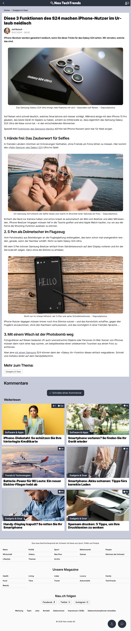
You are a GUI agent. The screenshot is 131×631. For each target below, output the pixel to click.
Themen (32, 559)
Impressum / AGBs (76, 611)
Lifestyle (6, 559)
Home (7, 10)
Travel (57, 581)
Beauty (6, 585)
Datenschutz (58, 611)
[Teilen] (112, 624)
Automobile (85, 581)
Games (83, 554)
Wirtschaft (7, 554)
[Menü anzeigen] (127, 3)
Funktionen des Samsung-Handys (36, 128)
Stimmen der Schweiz (115, 554)
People (109, 549)
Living (31, 576)
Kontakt (46, 611)
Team (29, 611)
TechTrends (111, 581)
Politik (31, 549)
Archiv (57, 559)
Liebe (56, 576)
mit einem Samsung (25, 352)
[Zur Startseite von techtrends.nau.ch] (65, 3)
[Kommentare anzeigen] (122, 624)
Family (108, 576)
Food (5, 581)
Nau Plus (58, 554)
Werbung (19, 611)
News (5, 549)
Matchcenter (85, 549)
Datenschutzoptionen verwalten (102, 611)
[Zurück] (3, 3)
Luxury (83, 576)
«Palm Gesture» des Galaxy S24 (25, 147)
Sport (56, 549)
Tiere (31, 581)
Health (5, 576)
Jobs (37, 611)
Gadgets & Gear (20, 10)
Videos (32, 554)
